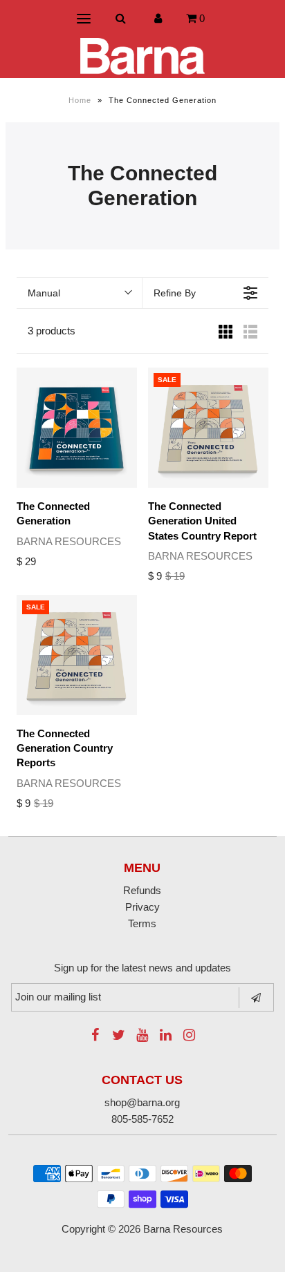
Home (79, 100)
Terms (142, 923)
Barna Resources (183, 1229)
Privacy (142, 907)
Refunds (142, 890)
